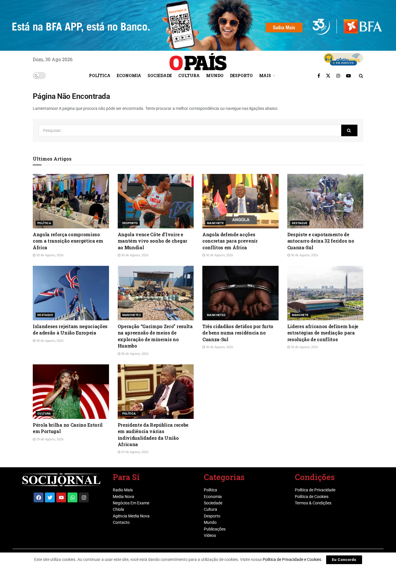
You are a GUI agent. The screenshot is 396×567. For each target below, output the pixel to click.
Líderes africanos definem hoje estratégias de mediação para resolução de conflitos (322, 332)
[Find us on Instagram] (338, 75)
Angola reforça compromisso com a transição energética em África (68, 240)
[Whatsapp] (72, 497)
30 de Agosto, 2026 (49, 255)
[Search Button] (361, 75)
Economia (129, 75)
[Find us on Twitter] (328, 75)
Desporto (241, 75)
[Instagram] (84, 497)
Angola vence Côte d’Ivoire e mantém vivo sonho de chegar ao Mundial (152, 240)
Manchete (215, 223)
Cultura (189, 75)
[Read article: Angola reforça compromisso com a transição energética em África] (71, 201)
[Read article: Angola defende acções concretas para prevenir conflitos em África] (240, 201)
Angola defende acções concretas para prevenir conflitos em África (230, 240)
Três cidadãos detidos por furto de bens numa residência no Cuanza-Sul (237, 332)
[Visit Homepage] (198, 59)
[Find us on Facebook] (318, 75)
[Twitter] (50, 497)
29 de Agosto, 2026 (49, 439)
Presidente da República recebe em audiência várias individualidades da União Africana (153, 434)
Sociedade (160, 75)
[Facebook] (38, 497)
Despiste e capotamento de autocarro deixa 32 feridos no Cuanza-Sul (320, 240)
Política (99, 75)
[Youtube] (61, 497)
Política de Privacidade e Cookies (292, 559)
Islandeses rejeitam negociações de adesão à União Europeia (70, 329)
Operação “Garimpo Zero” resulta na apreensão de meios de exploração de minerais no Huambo (155, 336)
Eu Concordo (344, 559)
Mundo (215, 75)
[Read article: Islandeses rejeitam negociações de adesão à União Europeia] (71, 293)
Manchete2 (131, 315)
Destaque (300, 223)
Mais (265, 75)
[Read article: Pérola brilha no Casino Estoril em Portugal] (71, 391)
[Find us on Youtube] (348, 75)
